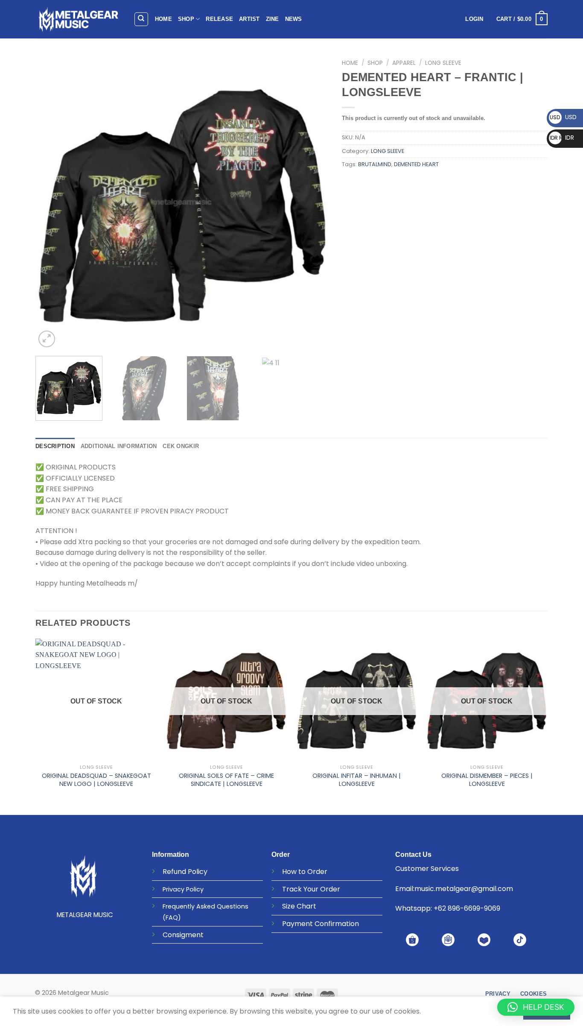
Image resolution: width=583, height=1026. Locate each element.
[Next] (312, 202)
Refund (174, 871)
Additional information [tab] (119, 446)
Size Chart (299, 906)
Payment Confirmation (320, 924)
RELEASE (219, 19)
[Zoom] (46, 339)
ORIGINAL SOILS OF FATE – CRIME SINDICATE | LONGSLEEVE (226, 780)
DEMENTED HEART (416, 164)
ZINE (272, 19)
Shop (375, 63)
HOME (163, 19)
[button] (535, 1007)
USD (563, 117)
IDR (562, 137)
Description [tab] (55, 446)
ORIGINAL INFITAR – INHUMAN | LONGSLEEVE (356, 780)
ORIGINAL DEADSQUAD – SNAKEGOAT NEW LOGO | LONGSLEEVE (96, 780)
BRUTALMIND (374, 164)
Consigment (183, 935)
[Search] (141, 19)
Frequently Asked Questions (205, 906)
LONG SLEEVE (443, 63)
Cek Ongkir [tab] (181, 446)
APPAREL (404, 63)
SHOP (186, 19)
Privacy (173, 889)
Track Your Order (311, 889)
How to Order (304, 871)
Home (350, 63)
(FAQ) (172, 917)
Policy (197, 871)
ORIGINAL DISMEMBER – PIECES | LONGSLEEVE (487, 780)
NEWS (293, 19)
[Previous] (52, 202)
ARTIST (249, 19)
